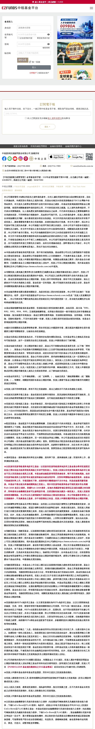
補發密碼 (46, 48)
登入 (34, 67)
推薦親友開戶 (43, 73)
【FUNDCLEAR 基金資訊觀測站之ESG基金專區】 (30, 667)
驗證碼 (8, 53)
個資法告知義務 (20, 146)
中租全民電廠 (19, 186)
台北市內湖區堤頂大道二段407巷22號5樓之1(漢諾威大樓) (28, 171)
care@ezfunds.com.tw (83, 166)
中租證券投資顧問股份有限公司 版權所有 (20, 153)
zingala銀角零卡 (33, 186)
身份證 (8, 28)
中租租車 (59, 186)
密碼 (7, 44)
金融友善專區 (56, 146)
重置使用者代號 (43, 38)
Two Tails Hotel (79, 186)
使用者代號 (9, 36)
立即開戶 (33, 73)
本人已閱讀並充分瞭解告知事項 (48, 118)
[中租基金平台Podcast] (26, 158)
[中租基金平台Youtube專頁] (15, 158)
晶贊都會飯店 (7, 190)
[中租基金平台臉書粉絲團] (4, 158)
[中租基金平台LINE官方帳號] (9, 158)
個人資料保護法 (55, 118)
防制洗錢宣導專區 (39, 146)
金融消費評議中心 (73, 146)
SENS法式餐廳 (48, 186)
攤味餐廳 (18, 190)
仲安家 (68, 186)
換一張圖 (35, 62)
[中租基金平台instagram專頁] (20, 158)
